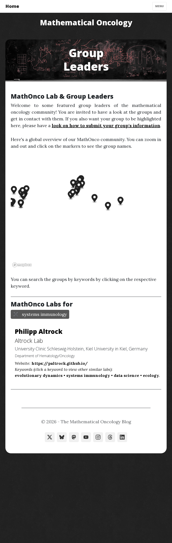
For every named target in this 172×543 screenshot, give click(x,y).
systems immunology (88, 375)
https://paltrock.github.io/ (60, 363)
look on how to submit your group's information (106, 125)
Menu (159, 6)
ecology (151, 375)
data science (126, 375)
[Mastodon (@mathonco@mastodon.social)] (74, 437)
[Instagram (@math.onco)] (98, 437)
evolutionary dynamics (38, 375)
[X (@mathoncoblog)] (50, 437)
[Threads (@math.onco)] (110, 437)
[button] (95, 198)
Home (12, 6)
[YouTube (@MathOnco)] (86, 437)
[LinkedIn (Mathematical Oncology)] (122, 437)
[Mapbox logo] (22, 264)
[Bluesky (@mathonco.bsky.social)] (62, 437)
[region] (86, 213)
